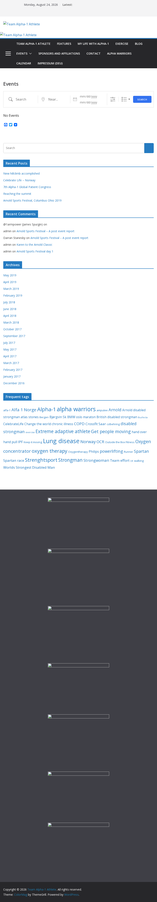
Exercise (122, 44)
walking (139, 461)
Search (142, 99)
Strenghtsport (41, 459)
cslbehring (113, 424)
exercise (30, 432)
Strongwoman (96, 460)
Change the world (37, 424)
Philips (94, 451)
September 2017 (14, 336)
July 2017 (9, 343)
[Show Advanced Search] (112, 99)
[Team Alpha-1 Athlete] (18, 35)
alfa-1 (7, 410)
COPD (79, 423)
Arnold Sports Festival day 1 (35, 251)
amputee (102, 410)
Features (64, 44)
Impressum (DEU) (50, 63)
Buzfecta (143, 417)
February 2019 (12, 295)
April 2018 (9, 316)
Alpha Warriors (119, 53)
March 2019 (11, 289)
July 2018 (9, 302)
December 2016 (14, 383)
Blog (138, 44)
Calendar (23, 63)
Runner (128, 452)
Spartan (141, 451)
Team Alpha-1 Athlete (33, 44)
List (124, 99)
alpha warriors (76, 409)
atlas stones (30, 417)
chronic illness (62, 424)
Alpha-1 (46, 409)
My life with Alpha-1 (93, 44)
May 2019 (9, 275)
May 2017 (9, 349)
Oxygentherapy (78, 452)
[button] (29, 53)
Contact (93, 53)
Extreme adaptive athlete (63, 431)
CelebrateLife (13, 424)
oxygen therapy (49, 450)
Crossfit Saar (95, 423)
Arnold (115, 409)
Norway (88, 441)
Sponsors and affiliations (59, 53)
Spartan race (13, 460)
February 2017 (12, 370)
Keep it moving (33, 442)
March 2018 (11, 322)
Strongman (70, 460)
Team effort (119, 460)
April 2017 (9, 356)
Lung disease (61, 441)
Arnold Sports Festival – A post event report (45, 231)
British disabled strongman (116, 417)
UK (131, 460)
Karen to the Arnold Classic (34, 245)
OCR (100, 441)
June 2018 (9, 309)
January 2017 (11, 376)
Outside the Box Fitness (120, 442)
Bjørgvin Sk (57, 417)
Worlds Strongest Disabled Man (29, 467)
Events (21, 53)
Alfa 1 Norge (23, 409)
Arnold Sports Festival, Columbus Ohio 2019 (32, 200)
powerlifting (111, 451)
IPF (20, 441)
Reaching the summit (17, 194)
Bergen (44, 417)
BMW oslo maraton (81, 417)
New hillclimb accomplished (21, 173)
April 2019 (9, 282)
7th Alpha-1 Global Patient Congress (27, 187)
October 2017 (12, 329)
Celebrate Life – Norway (19, 180)
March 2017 (11, 363)
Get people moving (111, 431)
